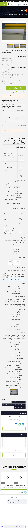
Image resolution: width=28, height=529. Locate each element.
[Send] (2, 526)
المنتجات (21, 14)
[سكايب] (23, 424)
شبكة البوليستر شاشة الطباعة (11, 14)
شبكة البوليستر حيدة (19, 407)
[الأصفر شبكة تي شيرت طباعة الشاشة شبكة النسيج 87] (7, 478)
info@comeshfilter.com (8, 1)
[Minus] (2, 492)
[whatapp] (19, 424)
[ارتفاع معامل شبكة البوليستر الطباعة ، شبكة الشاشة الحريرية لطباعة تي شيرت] (20, 478)
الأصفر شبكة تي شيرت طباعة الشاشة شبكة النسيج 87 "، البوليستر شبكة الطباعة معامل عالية (7, 486)
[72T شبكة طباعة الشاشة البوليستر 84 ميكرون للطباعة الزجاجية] (14, 31)
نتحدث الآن (14, 429)
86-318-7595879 (22, 1)
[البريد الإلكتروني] (16, 424)
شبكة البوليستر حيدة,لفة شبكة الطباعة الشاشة (13, 404)
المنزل (26, 14)
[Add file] (26, 526)
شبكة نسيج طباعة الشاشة (18, 401)
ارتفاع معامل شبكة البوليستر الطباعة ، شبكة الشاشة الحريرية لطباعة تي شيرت (21, 486)
